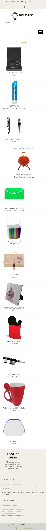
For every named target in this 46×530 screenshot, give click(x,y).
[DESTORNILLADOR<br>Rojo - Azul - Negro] (14, 361)
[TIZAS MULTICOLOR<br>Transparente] (14, 227)
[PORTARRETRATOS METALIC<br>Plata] (14, 294)
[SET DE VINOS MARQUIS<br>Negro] (14, 125)
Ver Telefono (6, 489)
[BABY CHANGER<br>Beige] (14, 261)
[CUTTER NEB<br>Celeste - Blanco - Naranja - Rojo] (14, 92)
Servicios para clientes (9, 506)
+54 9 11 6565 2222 (13, 2)
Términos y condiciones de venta (13, 510)
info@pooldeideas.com (29, 2)
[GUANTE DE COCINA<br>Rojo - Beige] (14, 327)
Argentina (8, 22)
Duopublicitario (28, 528)
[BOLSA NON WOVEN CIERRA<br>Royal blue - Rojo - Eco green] (14, 194)
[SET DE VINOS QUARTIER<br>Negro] (14, 59)
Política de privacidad (9, 514)
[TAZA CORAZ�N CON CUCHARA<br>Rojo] (14, 394)
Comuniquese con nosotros (11, 485)
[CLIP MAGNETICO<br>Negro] (14, 427)
